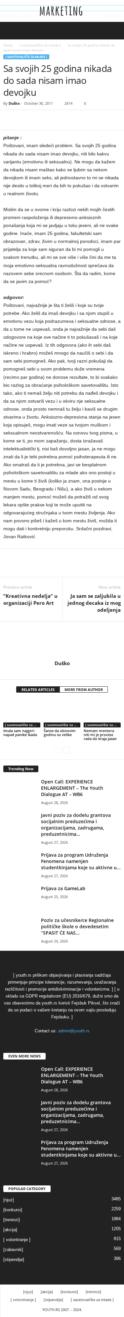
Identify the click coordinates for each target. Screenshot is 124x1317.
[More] (71, 120)
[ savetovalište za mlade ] (40, 45)
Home (8, 45)
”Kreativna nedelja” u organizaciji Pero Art (30, 599)
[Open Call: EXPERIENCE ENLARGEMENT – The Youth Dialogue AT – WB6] (19, 790)
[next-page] (66, 749)
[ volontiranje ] (16, 1239)
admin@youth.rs (74, 1030)
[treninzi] (11, 1219)
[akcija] (10, 1229)
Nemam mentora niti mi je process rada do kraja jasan (100, 734)
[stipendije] (13, 1259)
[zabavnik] (13, 1249)
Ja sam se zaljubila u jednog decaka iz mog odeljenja (94, 603)
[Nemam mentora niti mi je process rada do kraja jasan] (102, 713)
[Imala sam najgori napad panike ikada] (21, 713)
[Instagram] (62, 672)
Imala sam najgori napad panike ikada (20, 732)
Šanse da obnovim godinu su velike (60, 732)
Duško (14, 103)
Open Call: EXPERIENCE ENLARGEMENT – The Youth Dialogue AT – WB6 (72, 787)
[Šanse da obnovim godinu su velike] (62, 713)
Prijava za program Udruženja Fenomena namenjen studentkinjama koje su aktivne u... (81, 861)
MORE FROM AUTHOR (83, 689)
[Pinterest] (40, 120)
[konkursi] (12, 1209)
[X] (25, 120)
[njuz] (8, 1199)
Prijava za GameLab (63, 888)
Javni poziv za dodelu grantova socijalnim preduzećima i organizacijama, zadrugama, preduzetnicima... (76, 824)
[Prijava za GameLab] (19, 897)
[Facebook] (10, 120)
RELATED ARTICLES (38, 689)
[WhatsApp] (55, 120)
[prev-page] (58, 749)
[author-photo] (62, 641)
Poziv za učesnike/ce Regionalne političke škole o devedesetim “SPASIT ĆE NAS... (77, 926)
